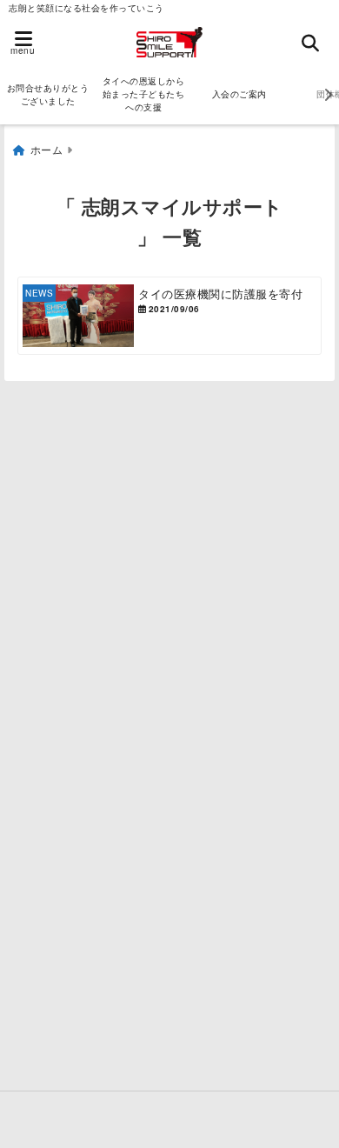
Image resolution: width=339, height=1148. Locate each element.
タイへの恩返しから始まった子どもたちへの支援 (144, 94)
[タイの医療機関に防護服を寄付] (169, 315)
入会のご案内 (239, 94)
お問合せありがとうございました (48, 94)
